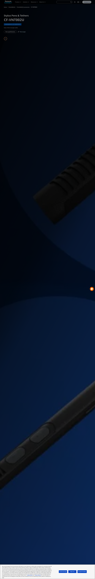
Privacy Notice (38, 575)
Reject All (72, 571)
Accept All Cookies (82, 571)
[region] (47, 571)
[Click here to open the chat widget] (92, 289)
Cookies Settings (62, 571)
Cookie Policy (30, 575)
